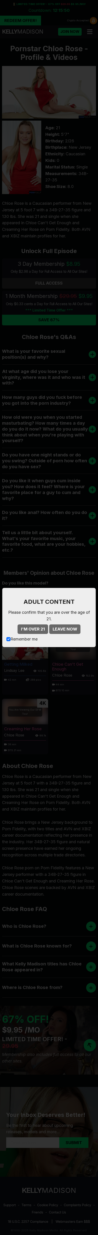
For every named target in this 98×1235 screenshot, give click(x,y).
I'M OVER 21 (33, 629)
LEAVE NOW (65, 629)
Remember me (24, 639)
